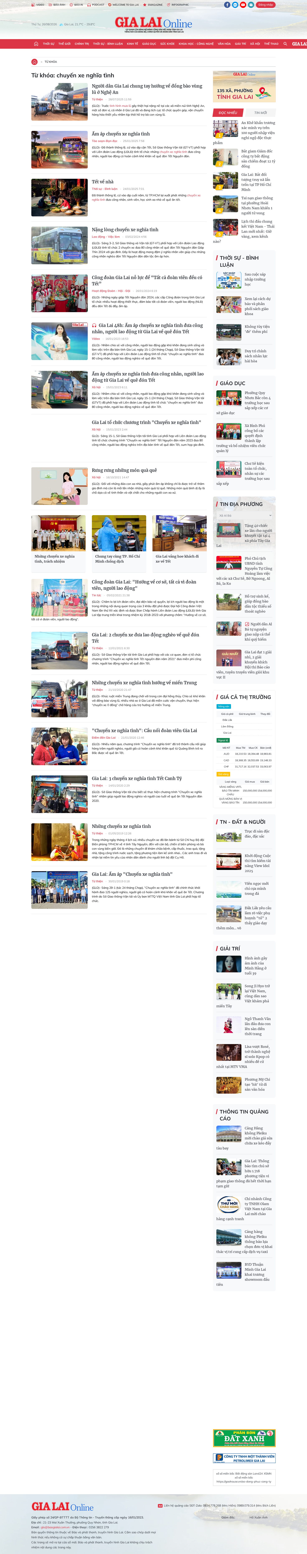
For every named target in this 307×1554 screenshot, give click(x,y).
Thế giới (64, 43)
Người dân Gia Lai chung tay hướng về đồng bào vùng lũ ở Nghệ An (147, 89)
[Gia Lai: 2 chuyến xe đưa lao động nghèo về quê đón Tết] (59, 650)
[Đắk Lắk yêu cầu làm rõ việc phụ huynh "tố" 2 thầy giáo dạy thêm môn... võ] (228, 913)
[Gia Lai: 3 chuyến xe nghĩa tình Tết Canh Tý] (59, 794)
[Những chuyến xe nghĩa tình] (59, 842)
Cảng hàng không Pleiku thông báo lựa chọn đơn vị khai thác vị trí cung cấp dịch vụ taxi (244, 1242)
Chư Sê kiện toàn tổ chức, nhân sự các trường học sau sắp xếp (243, 473)
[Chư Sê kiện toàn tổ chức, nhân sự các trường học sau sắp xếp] (228, 469)
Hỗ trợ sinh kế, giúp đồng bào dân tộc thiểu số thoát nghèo (258, 603)
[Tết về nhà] (59, 197)
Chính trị (82, 43)
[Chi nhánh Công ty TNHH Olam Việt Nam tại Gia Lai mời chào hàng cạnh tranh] (228, 1204)
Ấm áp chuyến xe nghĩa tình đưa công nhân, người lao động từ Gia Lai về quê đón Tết (148, 377)
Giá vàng (223, 774)
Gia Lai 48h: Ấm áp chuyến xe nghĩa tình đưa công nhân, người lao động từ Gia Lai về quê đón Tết (147, 328)
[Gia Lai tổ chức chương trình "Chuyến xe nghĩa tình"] (59, 438)
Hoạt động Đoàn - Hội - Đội (111, 291)
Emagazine (155, 4)
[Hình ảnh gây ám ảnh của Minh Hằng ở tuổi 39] (228, 964)
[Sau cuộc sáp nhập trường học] (228, 280)
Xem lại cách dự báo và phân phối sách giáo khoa (257, 306)
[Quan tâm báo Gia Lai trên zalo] (235, 5)
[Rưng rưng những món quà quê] (59, 486)
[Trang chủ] (36, 44)
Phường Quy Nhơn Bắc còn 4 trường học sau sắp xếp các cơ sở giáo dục (243, 403)
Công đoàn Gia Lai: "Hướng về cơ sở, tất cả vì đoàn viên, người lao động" (144, 585)
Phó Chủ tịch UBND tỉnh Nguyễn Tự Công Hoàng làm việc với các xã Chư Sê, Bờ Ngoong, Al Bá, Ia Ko (244, 571)
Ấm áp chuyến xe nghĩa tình (121, 134)
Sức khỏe (167, 43)
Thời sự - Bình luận (108, 43)
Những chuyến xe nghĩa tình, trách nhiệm (55, 558)
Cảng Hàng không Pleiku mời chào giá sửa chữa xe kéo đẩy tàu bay (244, 1138)
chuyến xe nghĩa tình (173, 152)
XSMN (267, 1473)
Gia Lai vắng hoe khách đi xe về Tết (177, 558)
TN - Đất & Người (242, 822)
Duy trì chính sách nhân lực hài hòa (256, 356)
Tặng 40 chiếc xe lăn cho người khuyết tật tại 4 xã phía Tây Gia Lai (244, 536)
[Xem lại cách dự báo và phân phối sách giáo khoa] (228, 304)
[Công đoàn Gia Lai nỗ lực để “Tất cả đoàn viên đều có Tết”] (59, 293)
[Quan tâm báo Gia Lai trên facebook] (227, 5)
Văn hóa (224, 43)
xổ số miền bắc (225, 1473)
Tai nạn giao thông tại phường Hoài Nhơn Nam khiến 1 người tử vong (257, 205)
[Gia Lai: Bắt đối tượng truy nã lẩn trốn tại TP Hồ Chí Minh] (225, 180)
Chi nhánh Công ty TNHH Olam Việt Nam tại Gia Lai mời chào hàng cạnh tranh (244, 1209)
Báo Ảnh (59, 4)
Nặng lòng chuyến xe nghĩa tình (125, 229)
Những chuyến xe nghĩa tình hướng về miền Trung (144, 682)
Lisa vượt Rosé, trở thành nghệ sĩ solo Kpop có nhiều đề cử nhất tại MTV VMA (243, 1057)
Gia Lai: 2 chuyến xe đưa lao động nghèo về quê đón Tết (145, 638)
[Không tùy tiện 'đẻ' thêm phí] (228, 332)
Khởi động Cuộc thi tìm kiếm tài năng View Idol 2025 (258, 863)
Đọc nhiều (228, 113)
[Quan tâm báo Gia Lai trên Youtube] (243, 5)
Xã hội (255, 43)
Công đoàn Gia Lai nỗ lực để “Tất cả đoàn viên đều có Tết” (147, 280)
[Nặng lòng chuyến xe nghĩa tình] (59, 245)
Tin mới (260, 113)
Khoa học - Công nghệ (196, 43)
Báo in (78, 4)
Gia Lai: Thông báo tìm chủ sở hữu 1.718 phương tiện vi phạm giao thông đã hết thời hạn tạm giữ (243, 1173)
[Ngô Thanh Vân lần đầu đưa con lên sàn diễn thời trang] (228, 1024)
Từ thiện (98, 99)
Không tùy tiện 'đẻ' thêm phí (257, 329)
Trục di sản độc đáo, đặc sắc (257, 833)
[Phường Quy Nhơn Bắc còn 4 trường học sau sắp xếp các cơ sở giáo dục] (228, 398)
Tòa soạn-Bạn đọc (105, 141)
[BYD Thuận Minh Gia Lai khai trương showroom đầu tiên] (228, 1270)
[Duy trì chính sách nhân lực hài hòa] (228, 357)
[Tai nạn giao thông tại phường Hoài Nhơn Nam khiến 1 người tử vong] (225, 203)
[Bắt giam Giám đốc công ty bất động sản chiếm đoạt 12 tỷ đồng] (225, 157)
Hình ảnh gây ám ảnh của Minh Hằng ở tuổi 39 (256, 965)
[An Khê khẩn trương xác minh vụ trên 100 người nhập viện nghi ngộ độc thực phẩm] (225, 128)
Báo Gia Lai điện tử (153, 24)
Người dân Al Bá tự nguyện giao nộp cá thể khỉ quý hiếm (258, 631)
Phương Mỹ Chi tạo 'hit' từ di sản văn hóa (257, 1084)
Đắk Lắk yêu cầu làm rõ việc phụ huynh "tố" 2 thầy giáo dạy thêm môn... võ (243, 918)
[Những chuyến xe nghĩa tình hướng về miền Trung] (59, 698)
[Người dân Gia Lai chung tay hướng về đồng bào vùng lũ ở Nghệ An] (59, 102)
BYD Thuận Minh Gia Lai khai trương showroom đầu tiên (242, 1274)
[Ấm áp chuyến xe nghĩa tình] (59, 150)
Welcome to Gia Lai (126, 4)
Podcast (98, 4)
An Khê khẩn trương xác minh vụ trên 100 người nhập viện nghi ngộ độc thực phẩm (244, 133)
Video (40, 4)
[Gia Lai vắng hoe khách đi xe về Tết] (179, 533)
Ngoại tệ (223, 740)
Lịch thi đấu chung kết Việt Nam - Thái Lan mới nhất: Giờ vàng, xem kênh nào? (243, 231)
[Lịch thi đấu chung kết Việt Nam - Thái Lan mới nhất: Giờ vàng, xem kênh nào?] (225, 227)
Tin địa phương (241, 504)
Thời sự (48, 43)
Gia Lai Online (62, 1505)
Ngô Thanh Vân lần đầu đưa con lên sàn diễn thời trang (258, 1026)
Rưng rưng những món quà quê (124, 470)
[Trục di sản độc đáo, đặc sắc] (228, 837)
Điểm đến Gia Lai (104, 737)
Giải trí (240, 43)
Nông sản (223, 706)
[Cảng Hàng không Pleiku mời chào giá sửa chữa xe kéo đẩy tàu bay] (228, 1134)
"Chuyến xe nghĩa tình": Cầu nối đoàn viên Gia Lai (144, 730)
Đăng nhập (266, 4)
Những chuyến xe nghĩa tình (121, 826)
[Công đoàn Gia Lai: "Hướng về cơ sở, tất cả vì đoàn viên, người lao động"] (59, 598)
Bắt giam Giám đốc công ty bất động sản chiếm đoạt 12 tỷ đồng (258, 158)
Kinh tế (132, 43)
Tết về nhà (102, 181)
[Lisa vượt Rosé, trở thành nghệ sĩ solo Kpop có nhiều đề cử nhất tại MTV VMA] (228, 1052)
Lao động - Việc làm (106, 237)
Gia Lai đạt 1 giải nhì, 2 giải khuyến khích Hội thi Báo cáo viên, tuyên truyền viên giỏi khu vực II (243, 664)
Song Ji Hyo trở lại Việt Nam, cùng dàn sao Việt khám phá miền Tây (243, 996)
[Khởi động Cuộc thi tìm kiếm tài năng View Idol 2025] (228, 861)
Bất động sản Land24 (249, 1473)
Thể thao (271, 43)
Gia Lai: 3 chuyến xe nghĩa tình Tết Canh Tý (137, 778)
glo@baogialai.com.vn (55, 1527)
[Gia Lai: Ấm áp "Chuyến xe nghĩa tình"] (59, 890)
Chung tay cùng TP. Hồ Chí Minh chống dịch (117, 558)
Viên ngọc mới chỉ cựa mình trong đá (257, 888)
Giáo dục (149, 43)
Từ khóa (51, 61)
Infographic (180, 4)
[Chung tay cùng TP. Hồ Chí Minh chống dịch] (119, 533)
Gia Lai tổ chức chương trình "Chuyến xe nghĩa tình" (146, 422)
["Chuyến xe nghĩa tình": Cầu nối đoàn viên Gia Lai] (59, 746)
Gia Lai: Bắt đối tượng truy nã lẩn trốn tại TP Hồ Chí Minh (256, 182)
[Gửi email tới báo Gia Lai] (251, 5)
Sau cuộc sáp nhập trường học (255, 279)
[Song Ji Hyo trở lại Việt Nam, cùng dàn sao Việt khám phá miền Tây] (228, 991)
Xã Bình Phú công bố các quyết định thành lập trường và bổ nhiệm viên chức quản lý (241, 438)
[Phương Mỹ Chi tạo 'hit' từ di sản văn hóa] (228, 1085)
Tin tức (97, 595)
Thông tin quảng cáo (244, 1115)
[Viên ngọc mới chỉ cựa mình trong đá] (228, 889)
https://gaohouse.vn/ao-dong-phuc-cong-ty (244, 1481)
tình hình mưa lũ (120, 106)
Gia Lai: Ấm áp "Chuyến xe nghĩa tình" (132, 874)
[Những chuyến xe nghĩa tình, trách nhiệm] (58, 533)
